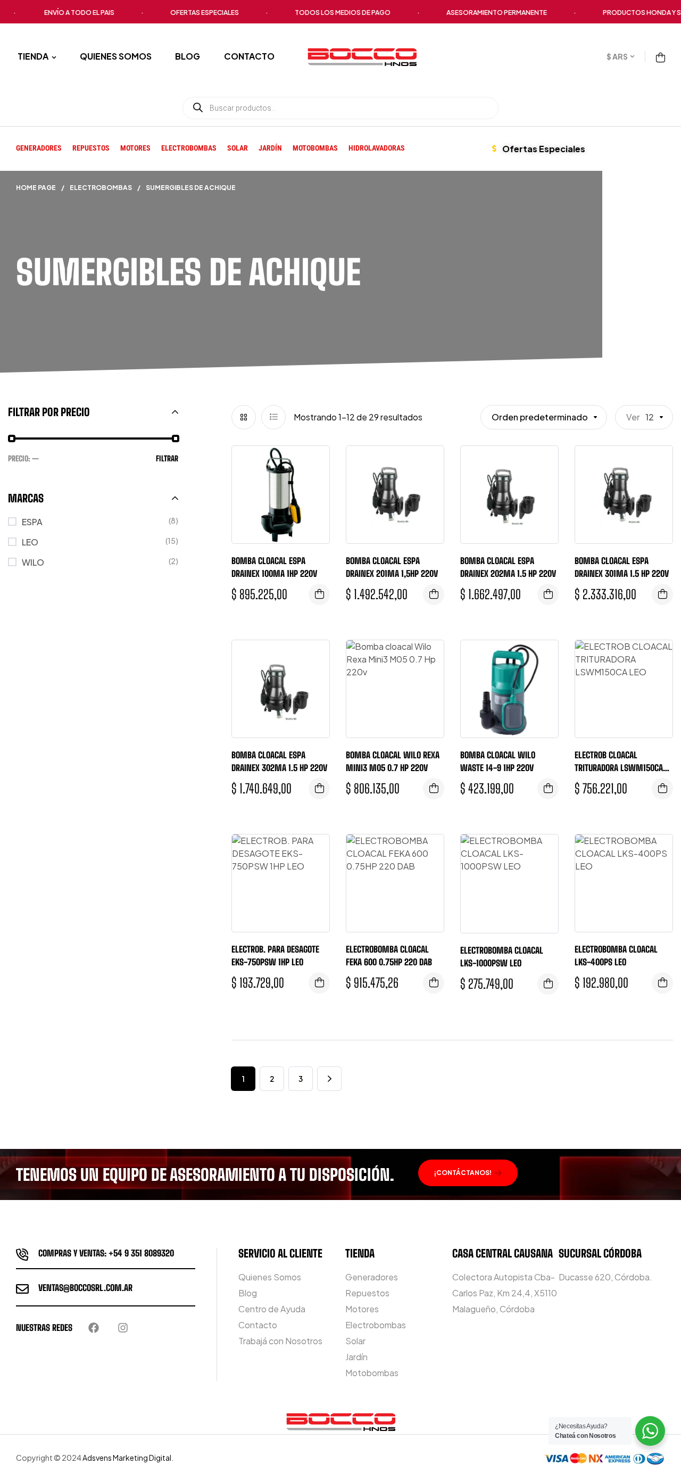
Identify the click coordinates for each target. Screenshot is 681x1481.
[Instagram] (123, 1327)
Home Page (36, 188)
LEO (30, 542)
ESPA (32, 521)
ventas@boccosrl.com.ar (85, 1288)
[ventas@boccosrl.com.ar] (22, 1289)
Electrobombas (101, 188)
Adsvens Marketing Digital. (128, 1457)
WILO (33, 562)
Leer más (319, 594)
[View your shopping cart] (660, 57)
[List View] (273, 417)
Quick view (313, 464)
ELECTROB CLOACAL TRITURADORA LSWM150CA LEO (619, 767)
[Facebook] (93, 1327)
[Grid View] (243, 417)
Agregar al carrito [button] (662, 983)
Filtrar (167, 458)
